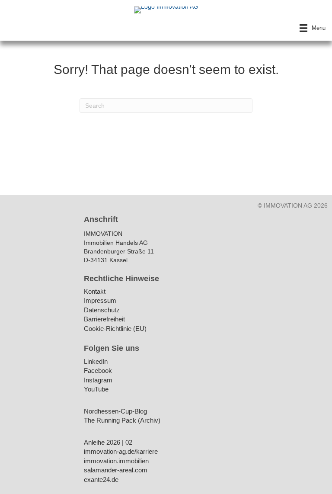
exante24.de (101, 480)
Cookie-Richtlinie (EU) (115, 329)
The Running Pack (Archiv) (122, 420)
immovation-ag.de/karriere (121, 452)
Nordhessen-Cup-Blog (115, 411)
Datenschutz (102, 310)
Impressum (100, 301)
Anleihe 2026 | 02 (108, 442)
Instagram (98, 380)
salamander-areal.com (115, 470)
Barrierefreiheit (104, 319)
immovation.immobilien (116, 461)
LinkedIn (96, 362)
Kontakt (94, 292)
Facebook (98, 371)
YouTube (96, 389)
